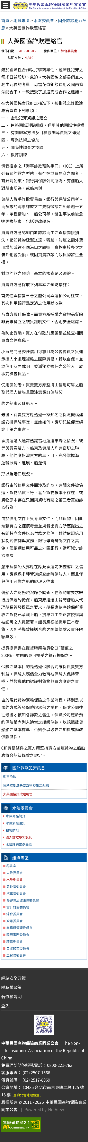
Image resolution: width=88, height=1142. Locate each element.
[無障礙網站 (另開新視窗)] (44, 1124)
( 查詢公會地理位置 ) (26, 1094)
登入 (5, 1006)
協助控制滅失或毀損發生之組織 (26, 785)
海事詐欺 (9, 776)
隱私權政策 (11, 987)
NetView (56, 1109)
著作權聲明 (11, 996)
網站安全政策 (13, 978)
